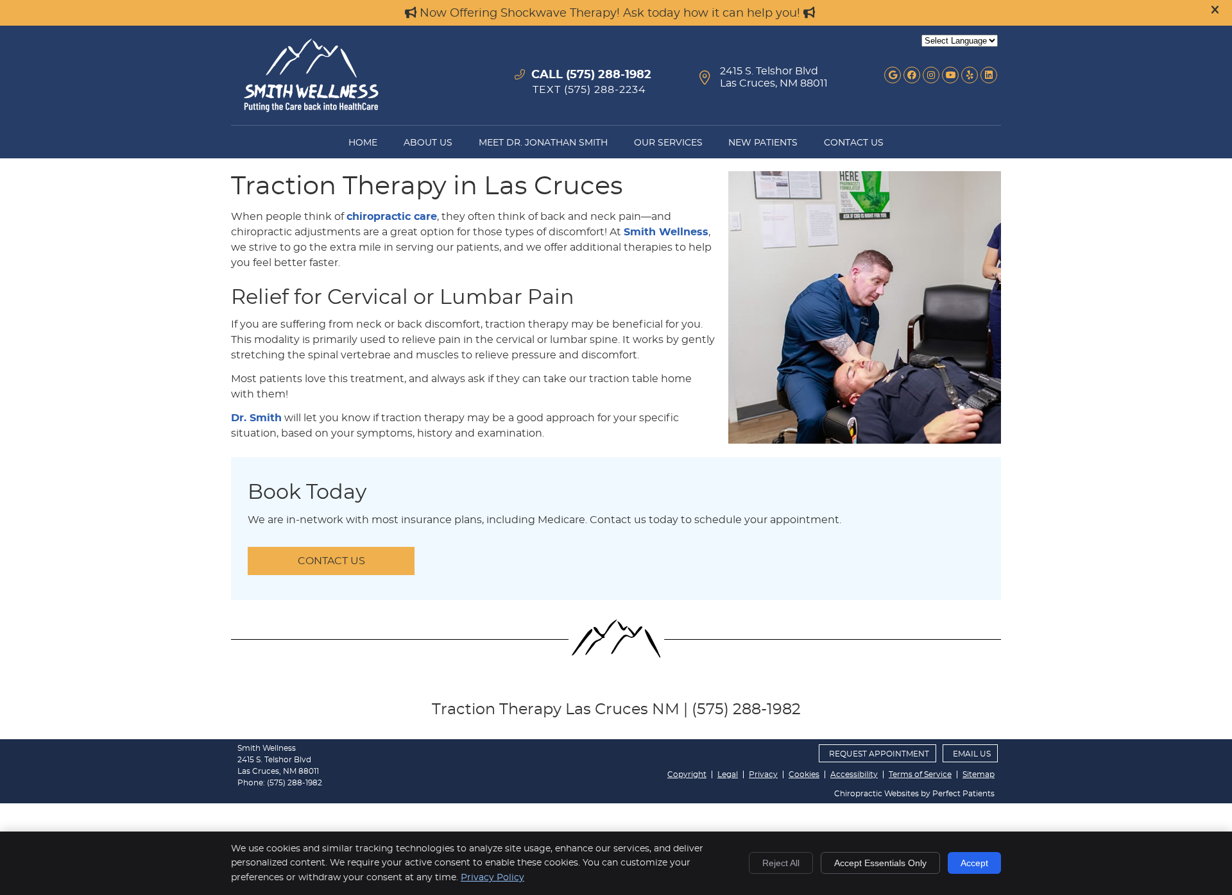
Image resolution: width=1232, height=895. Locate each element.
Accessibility (854, 774)
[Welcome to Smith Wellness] (311, 109)
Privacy (763, 774)
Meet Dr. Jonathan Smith (543, 142)
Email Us (972, 754)
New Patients (763, 142)
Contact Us (854, 142)
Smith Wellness (666, 232)
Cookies (804, 774)
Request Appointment (879, 754)
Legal (727, 774)
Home (362, 142)
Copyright (686, 774)
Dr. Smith (256, 418)
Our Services (668, 142)
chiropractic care (391, 217)
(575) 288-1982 (608, 75)
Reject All (781, 863)
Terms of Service (920, 774)
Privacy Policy (492, 877)
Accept (974, 863)
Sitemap (979, 774)
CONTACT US (331, 561)
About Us (428, 142)
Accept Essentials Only (880, 863)
